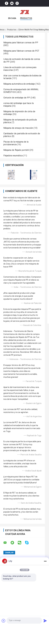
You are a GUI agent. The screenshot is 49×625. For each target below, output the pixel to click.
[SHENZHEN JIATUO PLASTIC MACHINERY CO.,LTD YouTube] (11, 3)
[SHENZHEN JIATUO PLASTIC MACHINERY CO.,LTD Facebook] (6, 3)
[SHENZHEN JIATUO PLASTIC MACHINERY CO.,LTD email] (6, 542)
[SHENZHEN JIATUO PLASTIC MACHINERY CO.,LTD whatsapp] (14, 542)
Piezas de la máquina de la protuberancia (15, 143)
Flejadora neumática (13, 155)
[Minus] (45, 561)
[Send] (45, 621)
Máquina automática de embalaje (19, 84)
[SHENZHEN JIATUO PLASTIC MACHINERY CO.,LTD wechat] (21, 542)
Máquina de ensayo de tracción (18, 128)
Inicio (2, 30)
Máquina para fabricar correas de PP (20, 42)
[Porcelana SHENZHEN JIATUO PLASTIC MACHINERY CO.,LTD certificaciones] (11, 175)
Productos (26, 18)
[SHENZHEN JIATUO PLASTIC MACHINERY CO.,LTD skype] (28, 542)
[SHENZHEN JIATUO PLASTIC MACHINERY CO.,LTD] (24, 12)
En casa (12, 18)
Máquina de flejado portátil (16, 150)
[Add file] (3, 621)
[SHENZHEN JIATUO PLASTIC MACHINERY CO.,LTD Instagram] (17, 3)
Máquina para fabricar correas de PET (21, 51)
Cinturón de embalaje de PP (16, 97)
